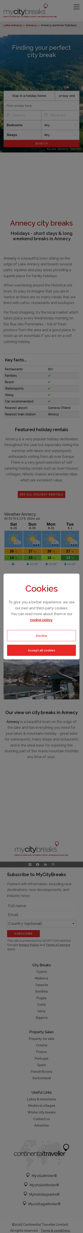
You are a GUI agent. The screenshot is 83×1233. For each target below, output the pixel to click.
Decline (41, 635)
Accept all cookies (41, 650)
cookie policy (41, 620)
